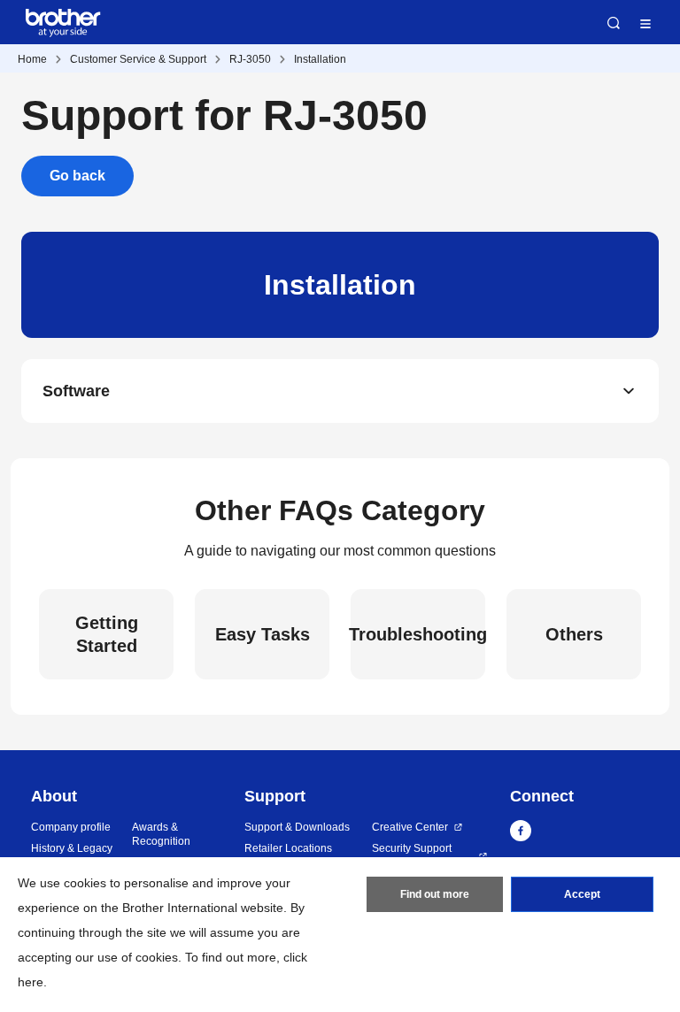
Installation (320, 59)
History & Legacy (71, 848)
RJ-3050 (250, 59)
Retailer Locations (288, 848)
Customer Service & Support (138, 59)
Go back (77, 175)
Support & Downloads (297, 827)
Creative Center (410, 827)
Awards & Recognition (161, 834)
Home (32, 59)
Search (613, 23)
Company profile (71, 827)
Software (76, 391)
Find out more (434, 894)
